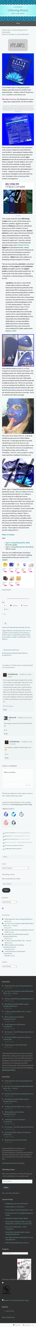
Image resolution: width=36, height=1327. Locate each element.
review (28, 637)
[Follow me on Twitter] (14, 817)
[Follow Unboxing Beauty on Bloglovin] (8, 809)
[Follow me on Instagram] (21, 817)
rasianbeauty (22, 637)
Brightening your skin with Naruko (16, 1045)
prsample (14, 637)
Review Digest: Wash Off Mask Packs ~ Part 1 (19, 1210)
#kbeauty (10, 631)
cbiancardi (25, 34)
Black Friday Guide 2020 (11, 650)
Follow (6, 890)
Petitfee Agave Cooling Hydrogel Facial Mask (16, 635)
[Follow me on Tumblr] (14, 825)
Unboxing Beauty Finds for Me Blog (13, 1163)
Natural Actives (23, 245)
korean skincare (24, 633)
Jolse (4, 95)
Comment (28, 785)
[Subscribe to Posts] (2, 909)
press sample (6, 637)
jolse (19, 215)
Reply (5, 710)
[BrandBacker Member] (6, 1294)
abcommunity (17, 631)
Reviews (27, 628)
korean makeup (14, 633)
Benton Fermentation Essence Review (17, 1243)
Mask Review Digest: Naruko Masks (17, 1218)
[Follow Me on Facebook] (6, 817)
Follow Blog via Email (8, 874)
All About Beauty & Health (16, 628)
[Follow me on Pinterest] (6, 825)
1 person (11, 706)
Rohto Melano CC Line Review (15, 1207)
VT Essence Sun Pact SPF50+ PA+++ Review (18, 941)
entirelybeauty (13, 674)
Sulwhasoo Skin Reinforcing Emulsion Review (19, 930)
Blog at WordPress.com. (8, 1317)
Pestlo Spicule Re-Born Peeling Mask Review (19, 919)
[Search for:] (18, 857)
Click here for (17, 805)
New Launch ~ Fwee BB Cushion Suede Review (19, 1032)
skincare (5, 639)
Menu (18, 23)
